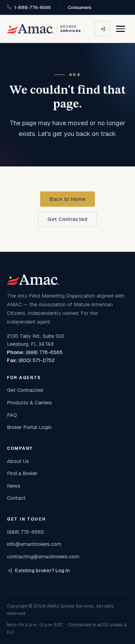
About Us (18, 461)
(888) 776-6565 (44, 352)
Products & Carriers (29, 402)
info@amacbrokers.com (34, 544)
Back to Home (68, 199)
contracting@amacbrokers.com (43, 556)
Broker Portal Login (29, 427)
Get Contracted (67, 219)
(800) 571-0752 (36, 360)
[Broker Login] (102, 28)
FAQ (12, 415)
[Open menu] (120, 28)
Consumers (79, 7)
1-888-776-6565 (32, 7)
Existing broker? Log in (42, 570)
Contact (16, 498)
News (13, 485)
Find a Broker (22, 473)
